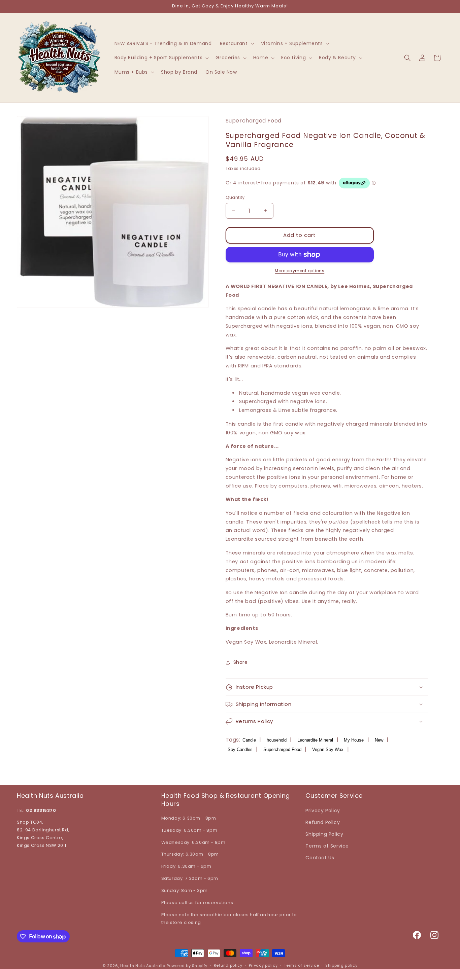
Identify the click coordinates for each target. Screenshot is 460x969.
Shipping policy (341, 965)
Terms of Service (327, 845)
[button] (236, 43)
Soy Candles (240, 749)
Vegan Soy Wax (327, 749)
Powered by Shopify (187, 965)
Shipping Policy (324, 834)
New (379, 740)
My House (354, 740)
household (277, 740)
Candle (249, 740)
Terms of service (301, 965)
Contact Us (319, 857)
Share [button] (240, 662)
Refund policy (228, 965)
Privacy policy (263, 965)
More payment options (299, 271)
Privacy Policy (322, 810)
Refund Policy (322, 822)
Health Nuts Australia (143, 965)
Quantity (235, 197)
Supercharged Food (282, 749)
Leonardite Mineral (315, 740)
